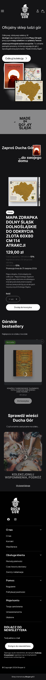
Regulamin (10, 586)
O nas (8, 536)
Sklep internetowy (22, 677)
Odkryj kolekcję (14, 58)
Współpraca (11, 546)
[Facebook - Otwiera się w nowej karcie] (8, 519)
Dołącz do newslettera (19, 646)
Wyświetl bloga (23, 485)
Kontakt (9, 541)
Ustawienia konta (14, 612)
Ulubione (10, 617)
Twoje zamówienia (14, 606)
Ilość (8, 293)
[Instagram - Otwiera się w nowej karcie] (15, 519)
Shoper (20, 667)
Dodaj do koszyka (23, 307)
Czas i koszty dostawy (16, 566)
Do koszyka (23, 401)
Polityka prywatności (15, 592)
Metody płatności (14, 561)
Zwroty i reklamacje (14, 572)
